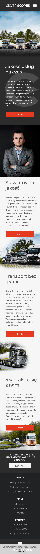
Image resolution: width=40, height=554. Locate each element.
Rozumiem (21, 551)
